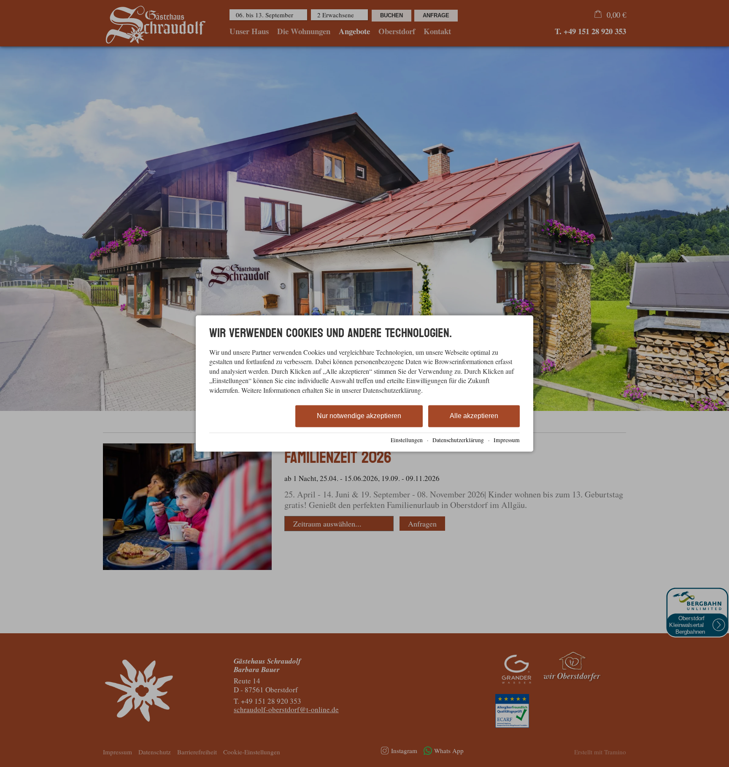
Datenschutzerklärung (458, 440)
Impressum (507, 440)
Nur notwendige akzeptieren (359, 415)
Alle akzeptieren (474, 415)
